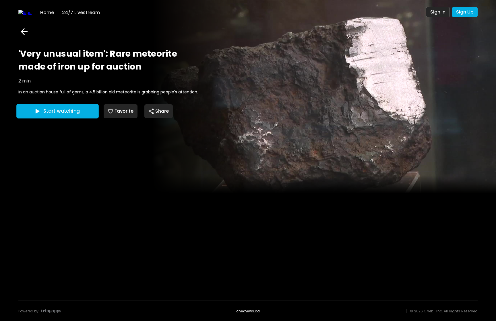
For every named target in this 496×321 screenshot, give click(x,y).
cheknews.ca (248, 311)
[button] (24, 31)
